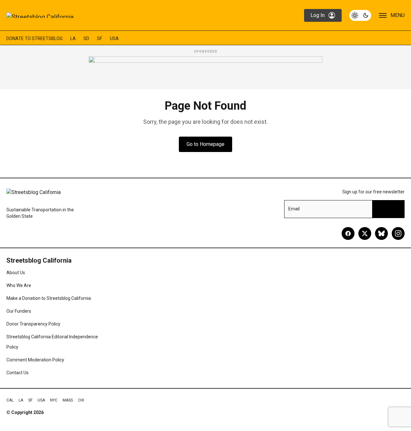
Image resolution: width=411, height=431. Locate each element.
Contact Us (17, 372)
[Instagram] (398, 233)
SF (99, 38)
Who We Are (18, 285)
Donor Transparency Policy (33, 323)
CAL (9, 400)
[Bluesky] (381, 233)
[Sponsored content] (205, 70)
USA (114, 38)
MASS (68, 400)
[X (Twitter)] (364, 233)
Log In (317, 15)
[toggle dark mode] (360, 15)
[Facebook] (348, 233)
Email (294, 208)
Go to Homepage (205, 144)
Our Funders (18, 311)
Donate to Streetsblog (34, 38)
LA (73, 38)
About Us (15, 272)
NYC (53, 400)
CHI (81, 400)
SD (86, 38)
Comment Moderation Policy (35, 359)
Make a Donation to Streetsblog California (48, 298)
